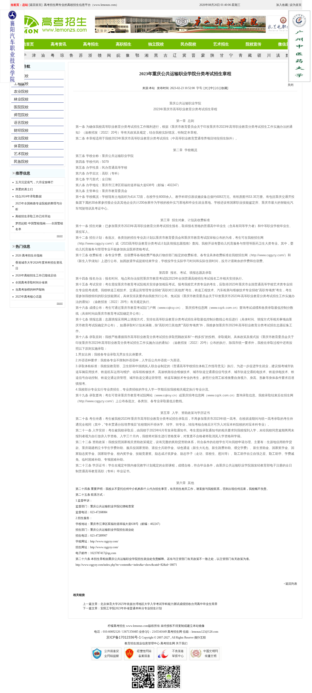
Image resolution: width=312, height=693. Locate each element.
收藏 (224, 88)
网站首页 (26, 44)
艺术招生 (221, 44)
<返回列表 (290, 583)
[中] (211, 88)
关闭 (290, 85)
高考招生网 (167, 643)
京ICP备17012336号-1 (123, 637)
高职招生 (123, 44)
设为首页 (296, 5)
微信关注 (286, 44)
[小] (217, 88)
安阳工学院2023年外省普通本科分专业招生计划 (131, 608)
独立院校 (156, 44)
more (60, 235)
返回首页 (35, 5)
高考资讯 (58, 44)
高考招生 (91, 44)
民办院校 (188, 44)
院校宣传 (253, 44)
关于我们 (181, 643)
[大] (206, 88)
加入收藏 (282, 5)
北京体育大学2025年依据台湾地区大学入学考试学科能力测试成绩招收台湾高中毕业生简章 (158, 604)
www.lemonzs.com (137, 626)
